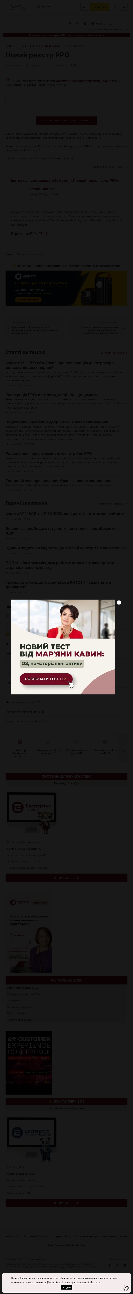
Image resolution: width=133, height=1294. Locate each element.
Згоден (66, 1287)
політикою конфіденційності (46, 1282)
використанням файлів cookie (83, 1282)
